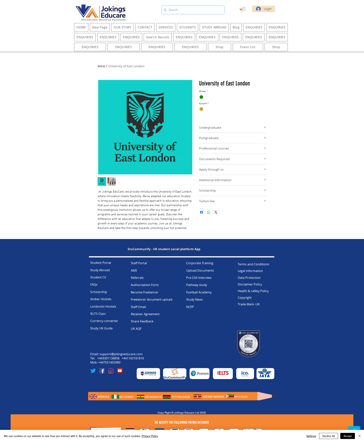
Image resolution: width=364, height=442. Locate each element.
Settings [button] (311, 436)
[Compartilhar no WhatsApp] (208, 212)
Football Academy (199, 292)
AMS (134, 270)
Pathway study (196, 285)
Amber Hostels (100, 299)
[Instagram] (111, 370)
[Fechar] (359, 436)
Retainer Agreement (145, 314)
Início (101, 66)
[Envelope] (243, 9)
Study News (194, 299)
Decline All (328, 436)
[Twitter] (93, 370)
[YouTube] (119, 370)
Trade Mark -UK (249, 304)
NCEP (190, 307)
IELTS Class (98, 314)
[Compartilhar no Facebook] (201, 212)
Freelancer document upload (151, 299)
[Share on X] (216, 212)
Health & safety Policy (253, 291)
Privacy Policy (150, 436)
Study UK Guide (101, 328)
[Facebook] (102, 370)
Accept (348, 436)
